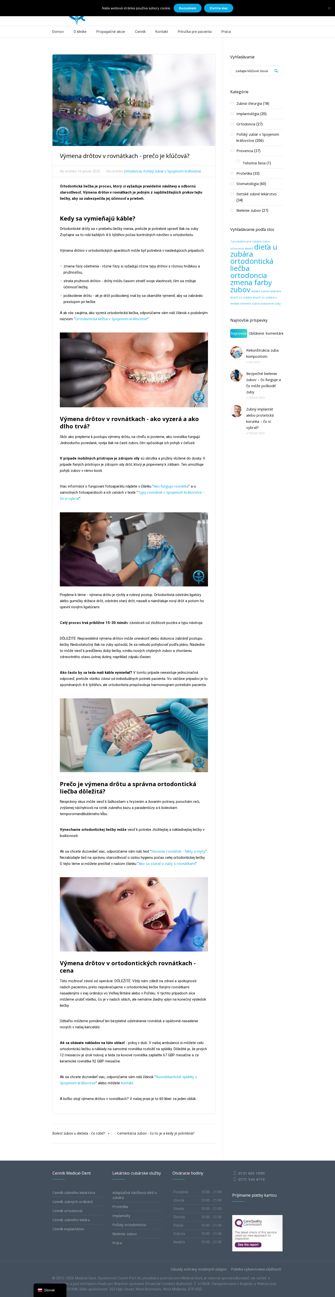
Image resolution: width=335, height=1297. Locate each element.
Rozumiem (187, 8)
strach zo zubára (241, 297)
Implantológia (247, 113)
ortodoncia (248, 275)
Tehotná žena (254, 162)
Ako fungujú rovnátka (171, 486)
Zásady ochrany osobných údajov (199, 1269)
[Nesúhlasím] (328, 8)
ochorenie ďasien (241, 248)
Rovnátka (163, 1076)
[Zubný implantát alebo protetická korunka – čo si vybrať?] (236, 411)
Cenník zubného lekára (71, 1219)
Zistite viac (218, 8)
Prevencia (244, 150)
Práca (117, 1242)
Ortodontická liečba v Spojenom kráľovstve (111, 318)
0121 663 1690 (251, 1173)
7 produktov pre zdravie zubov (250, 241)
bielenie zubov (250, 303)
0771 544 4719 (251, 1179)
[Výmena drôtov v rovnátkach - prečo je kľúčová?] (133, 99)
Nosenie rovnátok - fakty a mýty (178, 851)
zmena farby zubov (251, 286)
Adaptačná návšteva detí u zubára (134, 1195)
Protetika (244, 173)
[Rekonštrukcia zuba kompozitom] (236, 352)
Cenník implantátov (68, 1228)
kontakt (127, 1082)
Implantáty (121, 1215)
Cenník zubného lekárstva (73, 1192)
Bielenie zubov (248, 210)
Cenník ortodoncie (67, 1210)
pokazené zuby (271, 303)
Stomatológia (247, 183)
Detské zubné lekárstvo (256, 193)
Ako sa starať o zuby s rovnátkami (167, 863)
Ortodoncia (133, 171)
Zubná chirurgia (249, 103)
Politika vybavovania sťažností (256, 1269)
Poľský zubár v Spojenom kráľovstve (172, 171)
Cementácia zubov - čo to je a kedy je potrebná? (155, 1133)
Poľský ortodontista (129, 1224)
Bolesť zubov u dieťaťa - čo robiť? (78, 1133)
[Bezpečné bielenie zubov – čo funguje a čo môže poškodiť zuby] (236, 376)
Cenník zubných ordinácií (72, 1201)
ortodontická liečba (251, 264)
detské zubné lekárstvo (266, 291)
